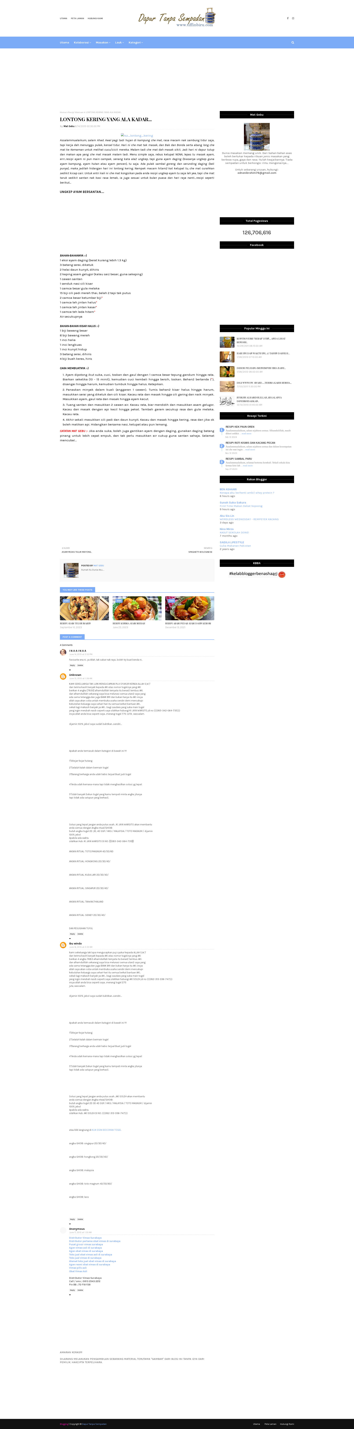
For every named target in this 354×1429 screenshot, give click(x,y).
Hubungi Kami (95, 18)
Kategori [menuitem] (135, 42)
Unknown (75, 675)
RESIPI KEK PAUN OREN (240, 426)
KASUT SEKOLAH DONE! (234, 532)
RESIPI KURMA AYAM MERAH (129, 623)
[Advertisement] (177, 79)
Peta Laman (77, 18)
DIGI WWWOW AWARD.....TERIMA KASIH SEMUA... (264, 382)
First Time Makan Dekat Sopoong (241, 506)
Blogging (64, 1424)
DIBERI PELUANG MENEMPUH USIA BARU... (261, 367)
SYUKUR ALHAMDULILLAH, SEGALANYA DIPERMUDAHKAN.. (259, 399)
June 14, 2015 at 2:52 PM (80, 654)
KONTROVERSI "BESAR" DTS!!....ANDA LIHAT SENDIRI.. (261, 340)
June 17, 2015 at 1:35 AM (80, 1232)
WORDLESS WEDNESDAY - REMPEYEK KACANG (249, 519)
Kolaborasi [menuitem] (81, 42)
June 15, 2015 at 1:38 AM (80, 678)
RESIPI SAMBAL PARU (239, 458)
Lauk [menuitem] (118, 42)
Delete (80, 665)
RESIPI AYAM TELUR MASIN (75, 623)
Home (63, 112)
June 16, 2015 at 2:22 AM (80, 947)
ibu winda (75, 943)
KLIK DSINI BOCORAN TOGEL (106, 1130)
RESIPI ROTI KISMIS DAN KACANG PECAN (250, 442)
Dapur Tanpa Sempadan (94, 1424)
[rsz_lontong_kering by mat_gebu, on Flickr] (137, 135)
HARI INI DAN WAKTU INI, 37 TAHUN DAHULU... (263, 353)
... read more (245, 433)
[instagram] (292, 18)
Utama (63, 18)
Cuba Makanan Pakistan (235, 545)
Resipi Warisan (76, 112)
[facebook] (287, 18)
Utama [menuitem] (64, 42)
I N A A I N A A (77, 650)
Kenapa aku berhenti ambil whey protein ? (247, 492)
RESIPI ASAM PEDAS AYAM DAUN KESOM (188, 623)
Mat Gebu (69, 126)
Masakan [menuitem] (102, 42)
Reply (72, 665)
